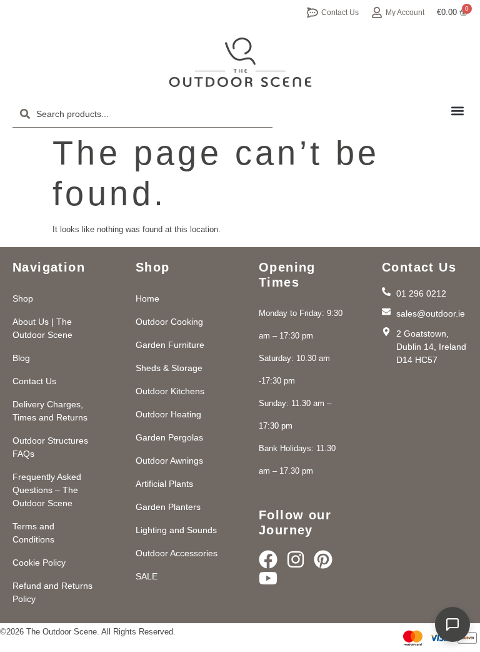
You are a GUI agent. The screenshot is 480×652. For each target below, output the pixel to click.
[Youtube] (268, 578)
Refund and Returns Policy (52, 592)
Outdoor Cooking (169, 322)
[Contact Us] (312, 12)
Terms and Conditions (33, 532)
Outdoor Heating (168, 414)
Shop (22, 298)
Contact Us (340, 12)
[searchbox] (142, 114)
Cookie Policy (39, 563)
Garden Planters (168, 507)
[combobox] (142, 114)
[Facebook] (268, 559)
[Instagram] (295, 559)
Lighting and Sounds (176, 530)
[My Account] (376, 12)
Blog (21, 358)
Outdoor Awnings (169, 461)
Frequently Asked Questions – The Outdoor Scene (46, 490)
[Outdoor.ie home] (240, 63)
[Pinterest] (323, 559)
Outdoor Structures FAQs (50, 447)
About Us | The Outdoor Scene (42, 328)
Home (147, 298)
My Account (405, 12)
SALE (147, 576)
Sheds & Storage (169, 368)
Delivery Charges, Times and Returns (50, 410)
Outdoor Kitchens (170, 391)
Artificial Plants (164, 484)
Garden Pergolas (169, 437)
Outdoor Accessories (177, 553)
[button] (457, 110)
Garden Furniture (170, 345)
